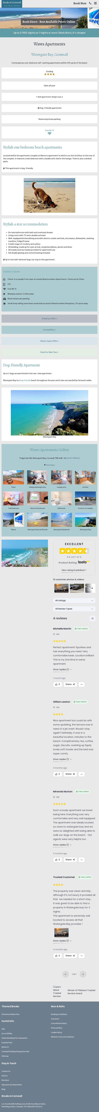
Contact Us (6, 1071)
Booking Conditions (59, 1014)
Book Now (79, 3)
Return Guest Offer (49, 341)
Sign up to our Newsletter (12, 1085)
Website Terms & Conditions (62, 1037)
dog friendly (25, 380)
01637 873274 (36, 1107)
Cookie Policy (56, 1032)
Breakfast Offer (49, 318)
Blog (3, 1089)
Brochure (5, 1080)
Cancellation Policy (59, 1023)
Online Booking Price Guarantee (14, 1038)
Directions (50, 465)
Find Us (5, 1076)
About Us (5, 1047)
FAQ (3, 1029)
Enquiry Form (7, 1042)
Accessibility (49, 330)
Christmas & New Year (10, 1014)
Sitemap (5, 1056)
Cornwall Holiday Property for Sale (15, 1051)
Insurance (55, 1019)
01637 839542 (73, 458)
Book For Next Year (49, 352)
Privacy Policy (56, 1028)
